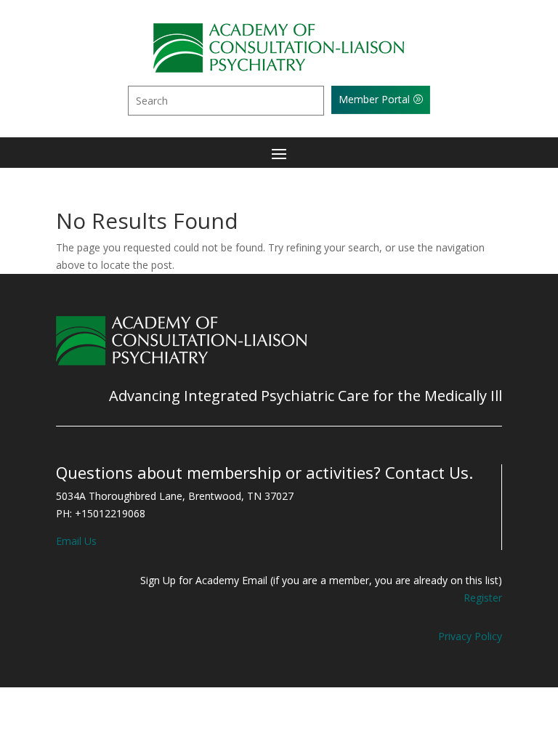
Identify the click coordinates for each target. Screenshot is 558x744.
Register (483, 597)
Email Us (76, 541)
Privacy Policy (470, 636)
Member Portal (374, 99)
